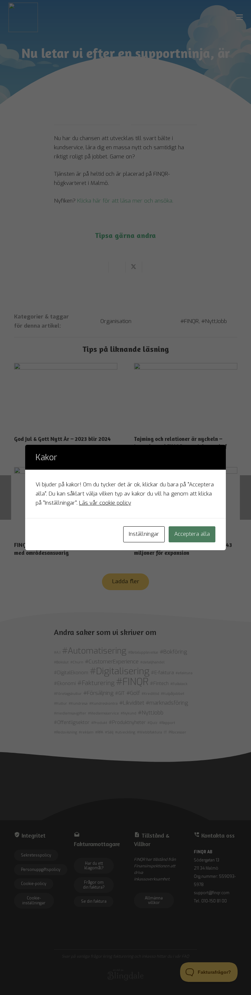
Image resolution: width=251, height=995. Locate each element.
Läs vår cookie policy (105, 503)
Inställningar (144, 534)
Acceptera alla (192, 534)
